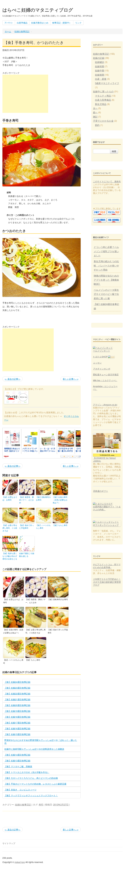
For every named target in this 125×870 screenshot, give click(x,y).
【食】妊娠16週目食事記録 (17, 728)
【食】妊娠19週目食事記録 (17, 711)
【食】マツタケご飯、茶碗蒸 (18, 766)
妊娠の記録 (98, 57)
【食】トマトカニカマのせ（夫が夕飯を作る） (26, 772)
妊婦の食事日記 (21, 31)
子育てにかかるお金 (103, 120)
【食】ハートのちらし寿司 (43, 526)
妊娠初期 (99, 66)
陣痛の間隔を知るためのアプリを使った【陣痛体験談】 (106, 280)
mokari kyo (19, 862)
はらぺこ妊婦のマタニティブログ (37, 10)
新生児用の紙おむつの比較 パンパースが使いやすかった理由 (106, 265)
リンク (78, 22)
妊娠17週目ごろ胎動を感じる (26, 554)
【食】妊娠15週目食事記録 (17, 734)
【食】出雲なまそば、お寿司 (9, 498)
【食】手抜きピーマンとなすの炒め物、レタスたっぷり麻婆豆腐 (35, 783)
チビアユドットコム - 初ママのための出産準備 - (107, 566)
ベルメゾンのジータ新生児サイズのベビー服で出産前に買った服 (106, 294)
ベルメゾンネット (101, 350)
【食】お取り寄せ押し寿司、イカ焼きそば (9, 528)
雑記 (95, 116)
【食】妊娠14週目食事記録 (17, 754)
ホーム (8, 31)
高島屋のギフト (100, 490)
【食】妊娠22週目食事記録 (17, 693)
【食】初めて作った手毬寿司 (26, 526)
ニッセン (97, 362)
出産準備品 (22, 22)
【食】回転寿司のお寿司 (43, 498)
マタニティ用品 (103, 95)
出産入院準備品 (103, 99)
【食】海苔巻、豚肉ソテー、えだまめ (26, 500)
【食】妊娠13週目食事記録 (17, 760)
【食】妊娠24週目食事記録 (17, 681)
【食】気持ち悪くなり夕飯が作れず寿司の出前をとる (9, 556)
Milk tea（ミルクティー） (105, 380)
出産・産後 (100, 78)
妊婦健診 (99, 62)
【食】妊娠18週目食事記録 (17, 716)
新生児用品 (100, 104)
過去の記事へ (12, 378)
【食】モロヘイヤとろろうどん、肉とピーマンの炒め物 (31, 777)
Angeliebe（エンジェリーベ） (105, 388)
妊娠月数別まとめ (39, 22)
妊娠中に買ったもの (103, 91)
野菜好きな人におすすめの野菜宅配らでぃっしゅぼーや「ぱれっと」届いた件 (40, 742)
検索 (114, 151)
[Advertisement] (25, 94)
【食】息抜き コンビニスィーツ (20, 789)
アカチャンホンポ (101, 368)
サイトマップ (8, 843)
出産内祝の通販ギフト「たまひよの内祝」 (107, 508)
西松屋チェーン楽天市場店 (106, 374)
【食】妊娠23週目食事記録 (17, 687)
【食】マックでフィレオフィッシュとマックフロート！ (31, 795)
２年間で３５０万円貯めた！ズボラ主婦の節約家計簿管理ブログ (107, 582)
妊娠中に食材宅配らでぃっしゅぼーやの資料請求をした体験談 (34, 748)
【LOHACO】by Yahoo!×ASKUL (104, 459)
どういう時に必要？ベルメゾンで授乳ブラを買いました (106, 251)
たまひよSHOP (100, 356)
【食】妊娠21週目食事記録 (17, 699)
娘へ (95, 112)
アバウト (8, 22)
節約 (97, 125)
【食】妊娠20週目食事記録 (17, 705)
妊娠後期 (99, 74)
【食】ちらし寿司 (60, 525)
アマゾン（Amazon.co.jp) (105, 404)
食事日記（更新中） (61, 22)
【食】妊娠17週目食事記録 (17, 722)
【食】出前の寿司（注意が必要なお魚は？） (60, 500)
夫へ (95, 108)
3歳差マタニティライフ (107, 83)
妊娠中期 (99, 70)
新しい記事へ (70, 378)
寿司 (41, 804)
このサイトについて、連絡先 (107, 181)
